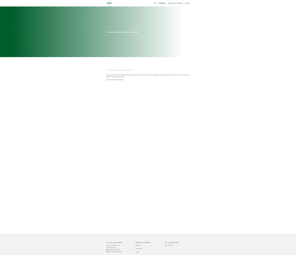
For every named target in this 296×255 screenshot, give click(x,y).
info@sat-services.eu (114, 249)
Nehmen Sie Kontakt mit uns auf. (148, 227)
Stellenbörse (162, 3)
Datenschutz (139, 248)
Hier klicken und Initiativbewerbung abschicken (125, 44)
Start (155, 3)
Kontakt (187, 3)
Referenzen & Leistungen (175, 3)
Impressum (138, 245)
